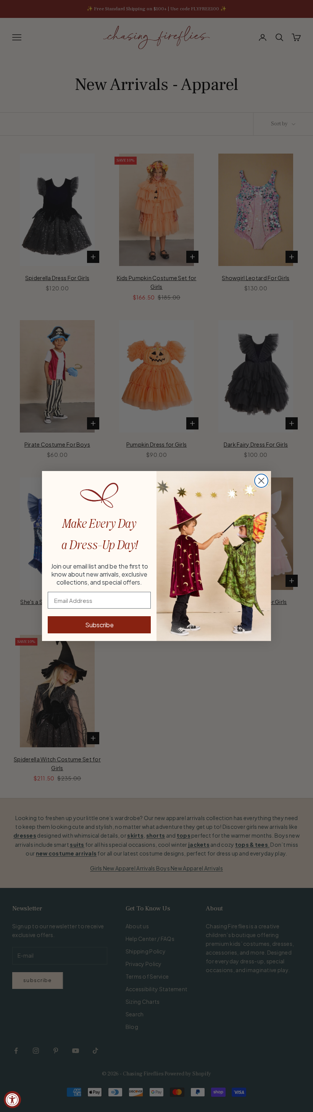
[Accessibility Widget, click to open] (12, 1099)
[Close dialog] (261, 480)
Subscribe (99, 625)
